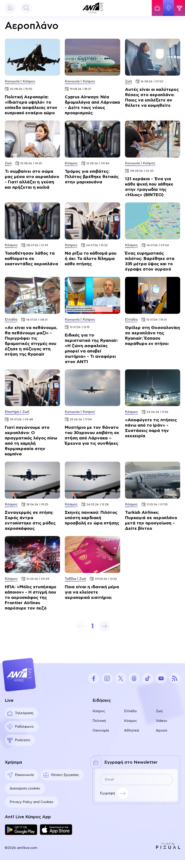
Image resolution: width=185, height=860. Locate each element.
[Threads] (134, 678)
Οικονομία (100, 730)
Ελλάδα (130, 711)
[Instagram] (107, 678)
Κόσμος (130, 721)
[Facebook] (93, 678)
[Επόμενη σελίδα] (104, 626)
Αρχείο (161, 730)
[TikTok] (147, 678)
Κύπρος (98, 711)
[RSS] (174, 678)
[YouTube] (161, 678)
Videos (161, 721)
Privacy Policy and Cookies (31, 802)
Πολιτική (99, 721)
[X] (120, 678)
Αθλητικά (131, 730)
